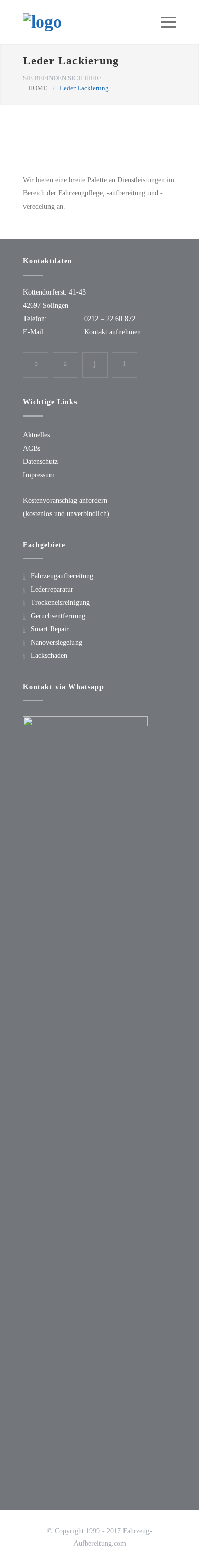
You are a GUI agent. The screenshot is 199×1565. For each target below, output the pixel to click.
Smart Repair (50, 629)
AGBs (31, 448)
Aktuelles (36, 435)
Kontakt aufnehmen (112, 332)
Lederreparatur (52, 589)
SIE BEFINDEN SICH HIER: (62, 78)
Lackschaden (49, 655)
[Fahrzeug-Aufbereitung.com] (92, 22)
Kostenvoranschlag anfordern (65, 500)
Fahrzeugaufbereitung (62, 576)
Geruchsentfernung (58, 616)
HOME (37, 88)
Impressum (39, 475)
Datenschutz (40, 462)
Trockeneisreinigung (60, 602)
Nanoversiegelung (56, 642)
